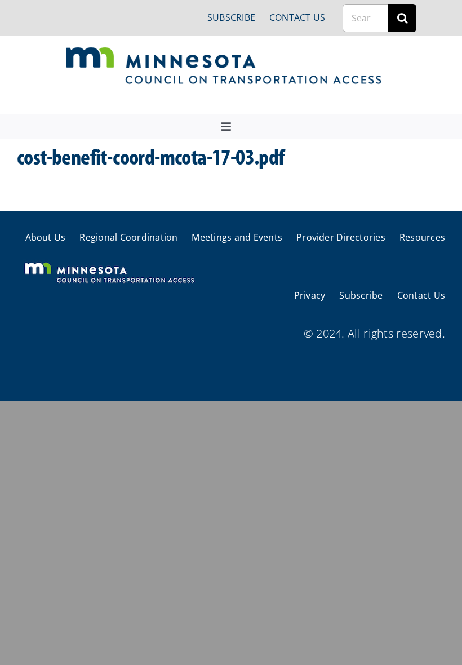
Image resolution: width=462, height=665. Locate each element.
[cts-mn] (224, 51)
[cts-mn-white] (109, 263)
